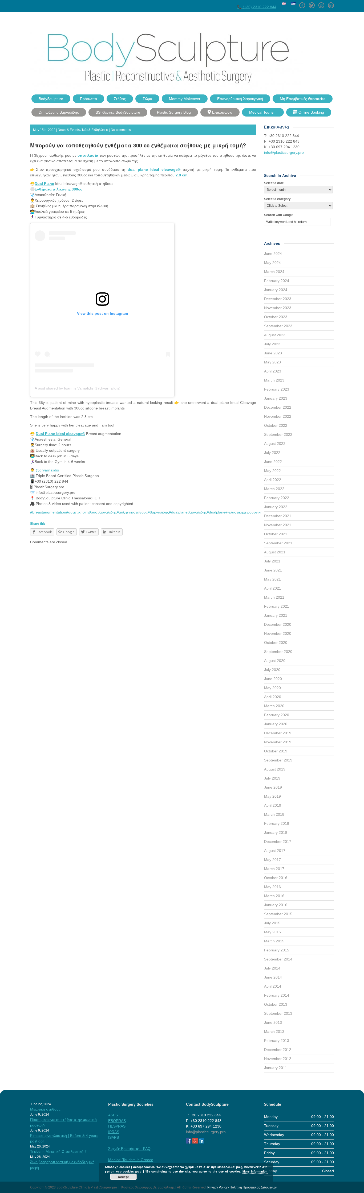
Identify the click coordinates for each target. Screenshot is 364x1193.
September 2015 (278, 914)
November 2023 (277, 308)
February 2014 (276, 995)
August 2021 (274, 552)
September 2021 (278, 543)
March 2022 (274, 489)
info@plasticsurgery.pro (284, 152)
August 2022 (274, 443)
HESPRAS (117, 1126)
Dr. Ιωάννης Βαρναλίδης (59, 112)
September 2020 (278, 651)
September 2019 (278, 760)
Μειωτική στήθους (45, 1109)
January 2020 (275, 724)
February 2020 (276, 715)
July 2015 (272, 923)
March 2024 (274, 272)
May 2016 (272, 887)
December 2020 (277, 624)
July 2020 (272, 670)
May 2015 (272, 932)
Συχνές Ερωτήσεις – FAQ (129, 1148)
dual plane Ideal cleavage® (154, 169)
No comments (121, 130)
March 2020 (274, 706)
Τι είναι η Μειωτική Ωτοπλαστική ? (58, 1151)
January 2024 (275, 290)
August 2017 (274, 850)
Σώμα (147, 99)
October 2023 (275, 317)
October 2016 (275, 878)
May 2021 (272, 579)
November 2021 (277, 525)
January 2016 (275, 905)
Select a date (274, 183)
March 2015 (274, 941)
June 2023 (273, 353)
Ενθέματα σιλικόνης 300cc (58, 189)
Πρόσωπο (88, 99)
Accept (123, 1176)
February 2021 (276, 606)
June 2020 (273, 679)
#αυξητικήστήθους (132, 512)
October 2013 (275, 1004)
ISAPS (113, 1137)
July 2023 (272, 344)
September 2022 (278, 434)
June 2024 (273, 253)
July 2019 (272, 778)
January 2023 (275, 398)
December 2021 (277, 516)
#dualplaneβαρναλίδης (188, 512)
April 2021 (272, 588)
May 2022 (272, 471)
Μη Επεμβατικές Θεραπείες (302, 99)
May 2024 (272, 262)
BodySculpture (51, 99)
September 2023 (278, 326)
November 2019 (277, 742)
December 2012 (277, 1049)
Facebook (302, 3)
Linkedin (331, 3)
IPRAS (113, 1132)
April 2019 (272, 805)
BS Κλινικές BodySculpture (118, 112)
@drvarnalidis (47, 470)
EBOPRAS (117, 1121)
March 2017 (274, 869)
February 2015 (276, 950)
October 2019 (275, 751)
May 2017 (272, 860)
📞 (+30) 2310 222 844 (256, 7)
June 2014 (273, 977)
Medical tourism (263, 112)
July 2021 (272, 561)
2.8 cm (181, 175)
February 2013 (276, 1040)
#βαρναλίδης (158, 512)
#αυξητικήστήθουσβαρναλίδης (91, 512)
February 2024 (276, 281)
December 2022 (277, 407)
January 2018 (275, 832)
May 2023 (272, 362)
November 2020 (277, 633)
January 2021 (275, 615)
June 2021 (273, 570)
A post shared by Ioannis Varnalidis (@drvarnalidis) (77, 388)
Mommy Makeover (184, 99)
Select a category (277, 199)
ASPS (113, 1115)
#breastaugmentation (48, 512)
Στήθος (120, 99)
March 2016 (274, 896)
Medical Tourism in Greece (130, 1160)
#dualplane (216, 512)
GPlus (321, 3)
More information (254, 1171)
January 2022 (275, 507)
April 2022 (272, 480)
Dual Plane (44, 183)
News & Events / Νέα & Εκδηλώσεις (83, 130)
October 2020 (275, 642)
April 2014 (272, 986)
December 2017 (277, 841)
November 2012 (277, 1059)
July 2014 (272, 968)
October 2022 (275, 425)
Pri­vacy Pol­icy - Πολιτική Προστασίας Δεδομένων (242, 1187)
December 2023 (277, 299)
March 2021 (274, 597)
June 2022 (273, 461)
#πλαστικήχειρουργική (243, 512)
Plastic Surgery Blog (174, 112)
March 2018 (274, 814)
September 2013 (278, 1013)
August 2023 (274, 335)
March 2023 (274, 380)
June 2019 (273, 787)
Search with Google (278, 215)
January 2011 (275, 1068)
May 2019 (272, 796)
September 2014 (278, 959)
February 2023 (276, 389)
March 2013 (274, 1031)
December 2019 (277, 733)
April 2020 (272, 697)
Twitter (312, 3)
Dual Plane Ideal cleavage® (60, 434)
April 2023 (272, 371)
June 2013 (273, 1022)
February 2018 (276, 823)
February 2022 (276, 498)
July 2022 (272, 452)
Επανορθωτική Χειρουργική (240, 99)
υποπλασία (88, 155)
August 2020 (274, 660)
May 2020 (272, 688)
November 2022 (277, 416)
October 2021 (275, 534)
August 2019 (274, 769)
